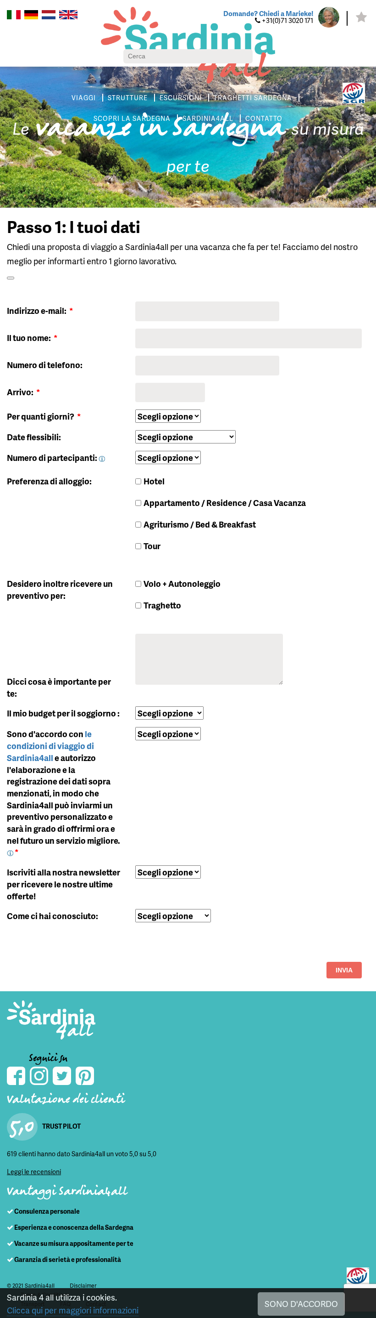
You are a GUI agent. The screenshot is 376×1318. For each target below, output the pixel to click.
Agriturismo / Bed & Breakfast (200, 524)
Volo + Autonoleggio (182, 583)
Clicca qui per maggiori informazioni (72, 1310)
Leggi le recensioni (34, 1171)
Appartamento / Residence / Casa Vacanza (225, 502)
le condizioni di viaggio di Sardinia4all (50, 745)
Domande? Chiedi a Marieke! (268, 13)
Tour (152, 545)
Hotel (154, 481)
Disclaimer (83, 1286)
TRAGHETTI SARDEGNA (253, 97)
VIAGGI (84, 97)
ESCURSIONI (181, 97)
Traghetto (162, 605)
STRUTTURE (128, 97)
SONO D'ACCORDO (301, 1303)
